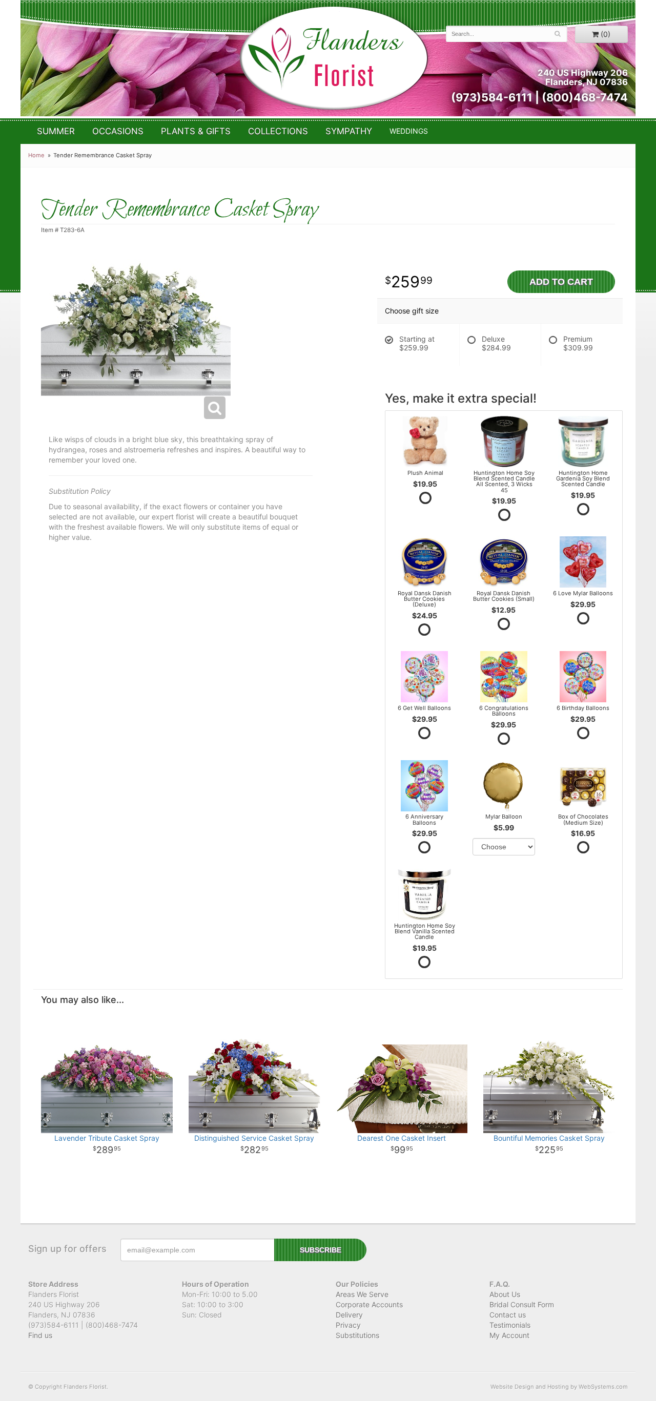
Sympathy (348, 131)
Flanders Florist (333, 58)
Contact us (507, 1314)
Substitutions (357, 1335)
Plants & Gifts (196, 131)
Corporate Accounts (369, 1304)
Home (36, 155)
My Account (509, 1335)
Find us (40, 1335)
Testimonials (509, 1325)
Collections (278, 131)
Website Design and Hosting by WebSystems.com (559, 1386)
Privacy (348, 1325)
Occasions (118, 131)
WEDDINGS (408, 131)
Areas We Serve (362, 1294)
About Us (504, 1294)
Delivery (349, 1314)
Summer (56, 131)
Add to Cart (561, 282)
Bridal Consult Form (521, 1304)
